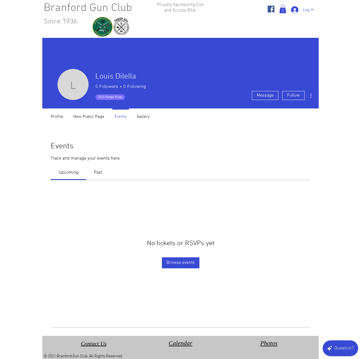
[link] (68, 172)
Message (265, 95)
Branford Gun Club (88, 8)
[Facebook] (271, 9)
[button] (282, 9)
